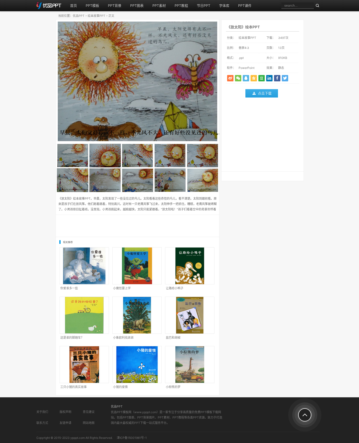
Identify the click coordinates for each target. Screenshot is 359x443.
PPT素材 (159, 5)
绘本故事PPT (96, 16)
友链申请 (65, 423)
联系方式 (42, 423)
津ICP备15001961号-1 (132, 438)
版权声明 (65, 412)
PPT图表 (137, 5)
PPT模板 (92, 5)
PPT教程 (181, 5)
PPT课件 (245, 5)
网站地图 (89, 423)
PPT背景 (114, 5)
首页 (73, 5)
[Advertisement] (262, 135)
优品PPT (78, 16)
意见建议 (89, 412)
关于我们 (42, 412)
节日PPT (203, 5)
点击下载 (265, 93)
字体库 (224, 5)
